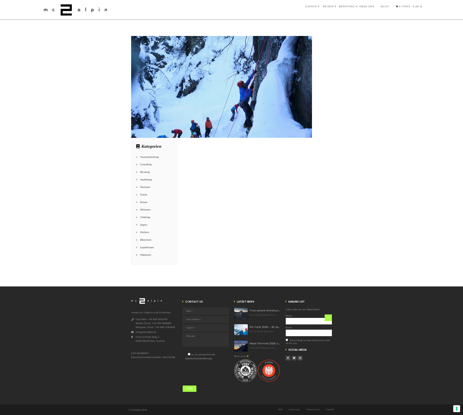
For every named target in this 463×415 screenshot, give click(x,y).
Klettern (144, 232)
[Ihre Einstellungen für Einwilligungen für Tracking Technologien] (456, 408)
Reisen (328, 6)
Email (289, 327)
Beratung (347, 6)
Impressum (294, 410)
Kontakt (330, 410)
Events (311, 6)
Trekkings (145, 217)
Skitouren (145, 209)
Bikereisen (145, 239)
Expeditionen (147, 247)
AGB (280, 410)
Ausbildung (146, 179)
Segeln (143, 224)
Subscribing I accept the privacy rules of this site (308, 342)
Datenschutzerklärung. (198, 359)
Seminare (145, 187)
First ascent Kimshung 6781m (270, 310)
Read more (240, 356)
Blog (385, 6)
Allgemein (145, 254)
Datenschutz (313, 410)
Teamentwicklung (149, 157)
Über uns (366, 6)
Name (289, 315)
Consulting (146, 164)
